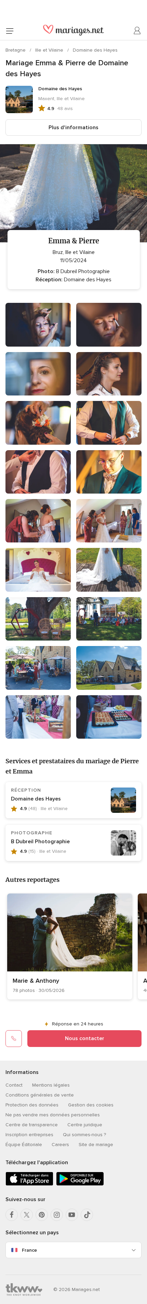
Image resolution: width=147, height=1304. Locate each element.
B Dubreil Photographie (40, 841)
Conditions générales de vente (39, 1095)
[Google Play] (80, 1184)
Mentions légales (51, 1085)
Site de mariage (96, 1144)
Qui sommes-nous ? (84, 1135)
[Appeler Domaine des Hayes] (13, 1038)
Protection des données (31, 1105)
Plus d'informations (73, 127)
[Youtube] (72, 1215)
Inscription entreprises (29, 1135)
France (29, 1250)
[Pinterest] (42, 1215)
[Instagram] (57, 1215)
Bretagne (16, 50)
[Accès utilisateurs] (137, 30)
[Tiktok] (87, 1215)
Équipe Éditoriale (23, 1144)
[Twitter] (27, 1215)
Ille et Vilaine (50, 50)
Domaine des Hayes (95, 50)
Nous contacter (84, 1038)
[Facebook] (11, 1215)
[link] (69, 946)
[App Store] (29, 1184)
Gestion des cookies (90, 1105)
